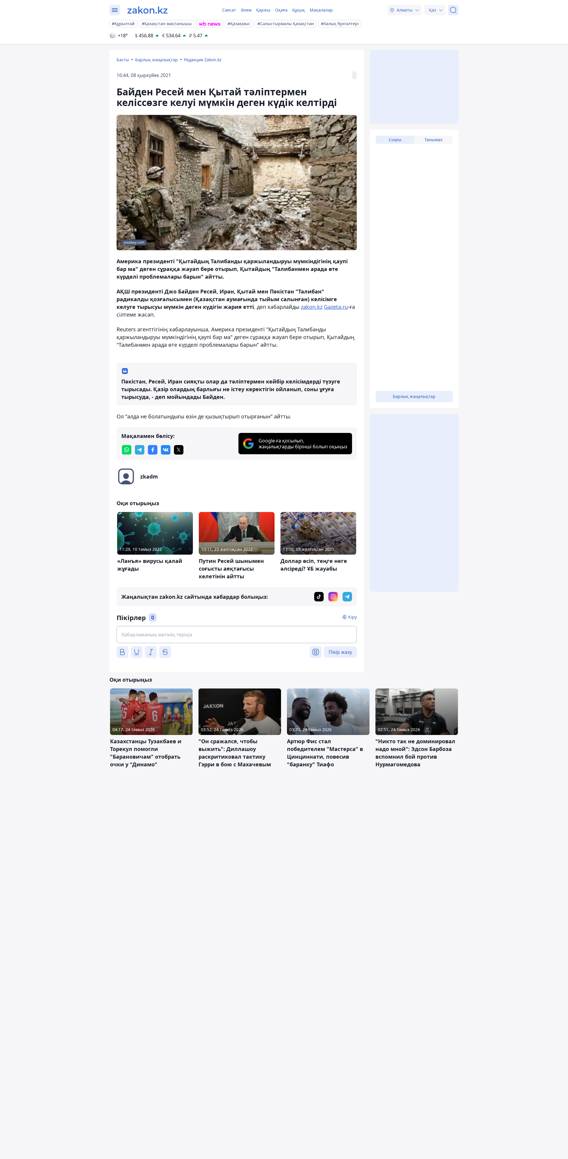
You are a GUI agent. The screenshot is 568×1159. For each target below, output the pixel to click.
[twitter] (178, 449)
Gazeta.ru (336, 306)
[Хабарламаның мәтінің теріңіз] (237, 634)
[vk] (165, 449)
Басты (123, 59)
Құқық (298, 10)
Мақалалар (321, 10)
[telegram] (139, 449)
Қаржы (263, 10)
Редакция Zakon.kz (203, 59)
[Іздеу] (453, 10)
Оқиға (281, 10)
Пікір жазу (340, 652)
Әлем (246, 10)
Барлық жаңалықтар (156, 59)
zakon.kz (311, 306)
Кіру (352, 617)
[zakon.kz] (147, 10)
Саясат (229, 10)
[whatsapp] (126, 449)
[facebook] (152, 449)
